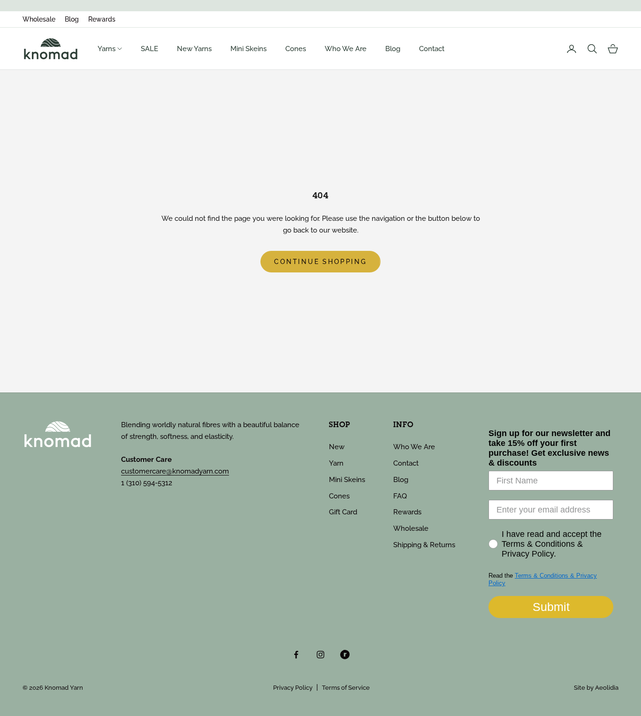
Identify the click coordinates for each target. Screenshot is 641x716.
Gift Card (343, 512)
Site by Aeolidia (596, 687)
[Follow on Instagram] (320, 654)
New (336, 447)
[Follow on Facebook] (296, 654)
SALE (149, 49)
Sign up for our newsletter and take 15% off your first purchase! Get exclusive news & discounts (549, 448)
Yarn (336, 463)
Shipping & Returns (424, 545)
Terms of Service (346, 687)
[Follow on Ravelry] (345, 654)
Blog (72, 19)
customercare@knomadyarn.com (175, 471)
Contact (431, 49)
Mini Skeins (248, 49)
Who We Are (345, 49)
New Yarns (194, 49)
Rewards (101, 19)
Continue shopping (320, 261)
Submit (551, 606)
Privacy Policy (293, 687)
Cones (295, 49)
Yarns (107, 49)
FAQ (400, 496)
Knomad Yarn (64, 687)
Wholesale (39, 19)
